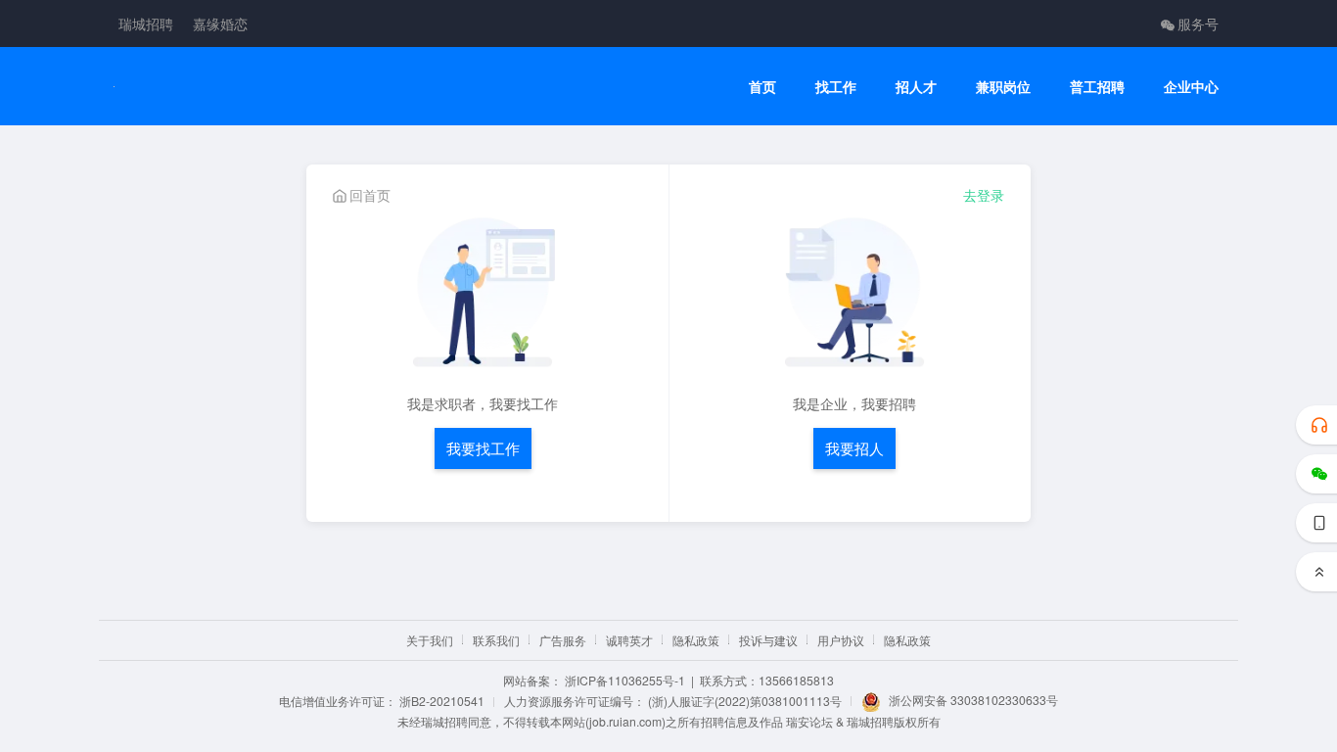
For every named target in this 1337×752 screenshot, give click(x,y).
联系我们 (496, 640)
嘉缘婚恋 (220, 23)
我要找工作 (483, 448)
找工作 (835, 86)
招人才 (916, 86)
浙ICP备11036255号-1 (625, 680)
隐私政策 (695, 640)
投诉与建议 (768, 640)
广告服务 (562, 640)
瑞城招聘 (145, 23)
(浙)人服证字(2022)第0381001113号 (745, 700)
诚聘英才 (629, 640)
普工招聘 (1097, 86)
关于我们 (429, 640)
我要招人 (854, 448)
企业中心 (1191, 86)
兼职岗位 (1003, 86)
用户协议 (840, 640)
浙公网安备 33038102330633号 (973, 699)
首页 (762, 86)
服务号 (1198, 23)
